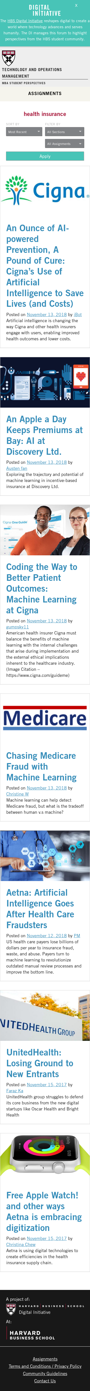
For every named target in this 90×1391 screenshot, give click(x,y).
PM (77, 935)
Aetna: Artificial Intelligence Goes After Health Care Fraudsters (40, 908)
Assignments (45, 93)
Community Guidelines (45, 1373)
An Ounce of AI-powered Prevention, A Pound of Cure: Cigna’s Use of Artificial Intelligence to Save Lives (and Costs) (45, 265)
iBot (78, 314)
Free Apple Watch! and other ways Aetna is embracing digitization (44, 1211)
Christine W (17, 794)
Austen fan (16, 468)
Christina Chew (21, 1244)
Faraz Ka (14, 1090)
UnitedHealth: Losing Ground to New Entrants (39, 1063)
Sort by (12, 124)
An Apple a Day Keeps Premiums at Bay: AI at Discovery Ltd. (44, 435)
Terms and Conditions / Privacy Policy (45, 1366)
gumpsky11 (17, 626)
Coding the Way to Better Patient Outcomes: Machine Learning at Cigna (41, 588)
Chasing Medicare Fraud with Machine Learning (41, 766)
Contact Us (45, 1380)
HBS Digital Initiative (25, 20)
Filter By (52, 124)
